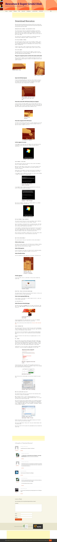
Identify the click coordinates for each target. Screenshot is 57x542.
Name (16, 513)
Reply (22, 450)
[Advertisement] (28, 15)
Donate (6, 11)
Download (15, 11)
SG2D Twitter (41, 11)
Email (16, 515)
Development (29, 11)
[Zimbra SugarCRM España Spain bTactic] (38, 526)
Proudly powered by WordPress (18, 526)
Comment (17, 503)
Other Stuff (23, 11)
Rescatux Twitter (34, 11)
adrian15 (18, 457)
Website (16, 517)
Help (19, 11)
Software (10, 11)
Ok (50, 540)
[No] (55, 540)
